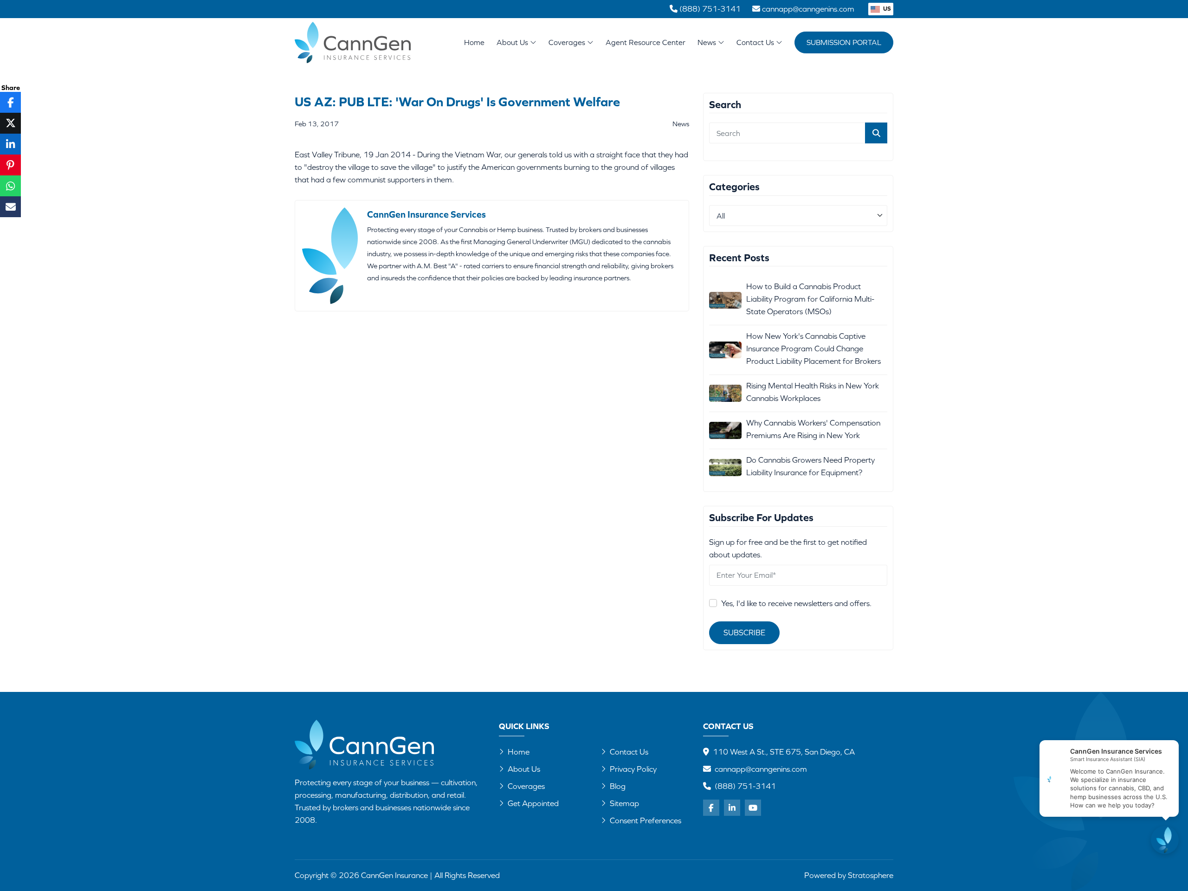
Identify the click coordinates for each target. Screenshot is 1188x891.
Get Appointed (533, 803)
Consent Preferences (645, 820)
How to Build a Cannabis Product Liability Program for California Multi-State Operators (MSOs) (810, 299)
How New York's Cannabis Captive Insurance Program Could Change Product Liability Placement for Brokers (813, 348)
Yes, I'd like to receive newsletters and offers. (796, 603)
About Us (513, 42)
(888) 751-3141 (745, 786)
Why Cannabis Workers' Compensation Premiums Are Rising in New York (813, 429)
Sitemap (624, 803)
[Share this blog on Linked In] (10, 144)
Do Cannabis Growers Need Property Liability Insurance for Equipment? (810, 466)
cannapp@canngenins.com (761, 769)
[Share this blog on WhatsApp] (10, 185)
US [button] (886, 8)
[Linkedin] (732, 808)
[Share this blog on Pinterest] (10, 165)
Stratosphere (870, 875)
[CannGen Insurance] (364, 744)
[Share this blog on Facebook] (10, 102)
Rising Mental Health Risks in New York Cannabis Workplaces (812, 392)
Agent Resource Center (645, 42)
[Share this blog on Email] (10, 206)
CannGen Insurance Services (426, 214)
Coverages (568, 42)
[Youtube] (753, 808)
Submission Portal (844, 42)
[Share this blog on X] (10, 123)
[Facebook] (711, 808)
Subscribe (744, 632)
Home (474, 42)
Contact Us (756, 42)
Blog (618, 786)
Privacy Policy (633, 769)
